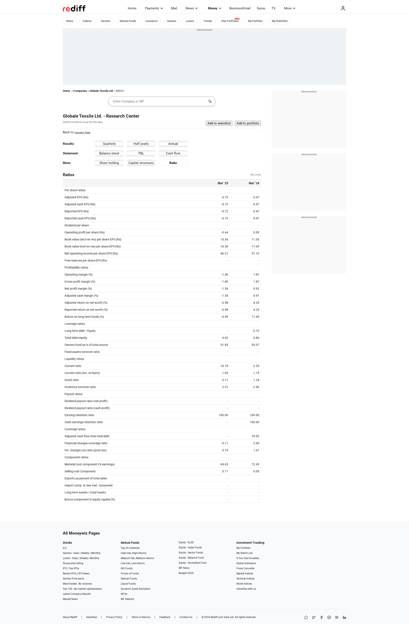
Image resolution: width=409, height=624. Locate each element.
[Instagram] (329, 618)
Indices (87, 21)
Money (212, 8)
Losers (190, 21)
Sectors (105, 21)
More (288, 8)
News (190, 8)
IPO (65, 568)
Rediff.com (217, 617)
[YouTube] (336, 618)
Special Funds (129, 578)
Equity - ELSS (186, 542)
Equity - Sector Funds (191, 552)
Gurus (261, 8)
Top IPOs (74, 568)
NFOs (124, 593)
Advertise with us (246, 588)
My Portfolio (255, 21)
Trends (207, 21)
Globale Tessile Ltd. (102, 90)
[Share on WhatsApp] (306, 618)
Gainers (171, 21)
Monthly (96, 553)
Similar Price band (73, 578)
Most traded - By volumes (77, 583)
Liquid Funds (128, 583)
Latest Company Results (77, 593)
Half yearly (141, 144)
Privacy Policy (114, 617)
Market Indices (244, 573)
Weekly (85, 553)
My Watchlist (280, 21)
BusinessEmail (240, 8)
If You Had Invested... (248, 558)
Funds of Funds (130, 573)
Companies (80, 90)
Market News (70, 599)
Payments (152, 8)
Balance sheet (109, 153)
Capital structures (141, 163)
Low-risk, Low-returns (133, 563)
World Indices (244, 583)
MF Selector (127, 599)
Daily (76, 553)
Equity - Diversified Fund (192, 562)
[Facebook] (321, 618)
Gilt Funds (126, 568)
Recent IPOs (69, 573)
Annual (173, 144)
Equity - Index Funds (190, 547)
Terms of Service (140, 617)
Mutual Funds (128, 21)
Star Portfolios (230, 21)
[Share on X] (313, 618)
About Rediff (70, 617)
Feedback (164, 617)
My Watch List (244, 553)
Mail (174, 8)
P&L (141, 153)
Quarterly (109, 144)
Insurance (151, 21)
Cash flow (173, 153)
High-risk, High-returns (133, 553)
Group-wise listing (73, 563)
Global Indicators (246, 563)
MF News (184, 567)
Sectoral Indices (245, 578)
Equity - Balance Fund (191, 557)
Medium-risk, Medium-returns (137, 558)
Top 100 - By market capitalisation (82, 588)
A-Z (65, 547)
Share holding (109, 163)
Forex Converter (245, 568)
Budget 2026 (186, 573)
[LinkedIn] (344, 618)
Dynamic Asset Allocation (135, 588)
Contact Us (186, 617)
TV (274, 8)
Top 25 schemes (130, 547)
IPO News (83, 573)
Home (132, 8)
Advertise (91, 617)
